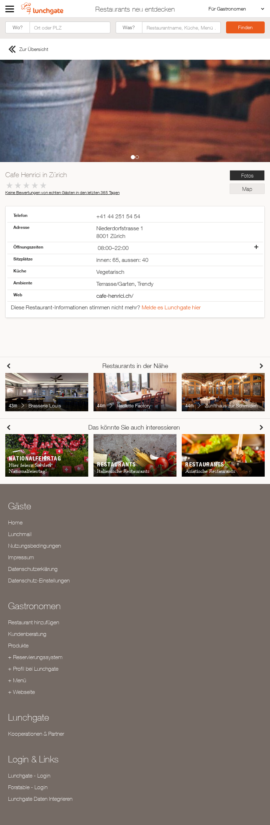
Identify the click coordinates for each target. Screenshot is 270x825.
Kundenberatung (27, 634)
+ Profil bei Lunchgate (33, 668)
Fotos (247, 176)
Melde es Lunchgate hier (171, 307)
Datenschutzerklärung (33, 569)
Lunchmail (20, 534)
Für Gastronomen (227, 9)
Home (15, 522)
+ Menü (17, 680)
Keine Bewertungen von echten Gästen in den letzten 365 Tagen (62, 192)
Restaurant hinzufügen (33, 622)
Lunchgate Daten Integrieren (40, 798)
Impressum (21, 557)
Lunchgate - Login (29, 775)
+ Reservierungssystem (35, 657)
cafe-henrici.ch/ (114, 295)
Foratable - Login (27, 787)
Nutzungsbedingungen (34, 545)
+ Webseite (21, 692)
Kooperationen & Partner (36, 733)
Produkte (18, 645)
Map (247, 189)
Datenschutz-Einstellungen (39, 580)
